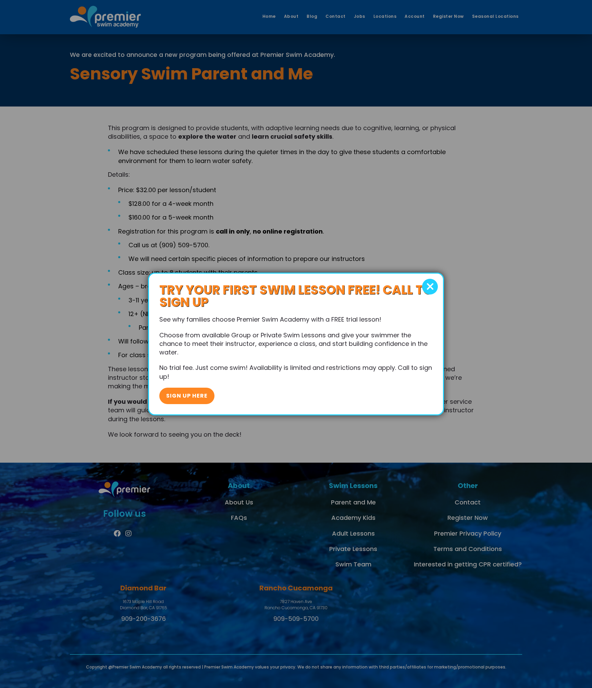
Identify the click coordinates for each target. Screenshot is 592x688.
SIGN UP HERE (187, 396)
